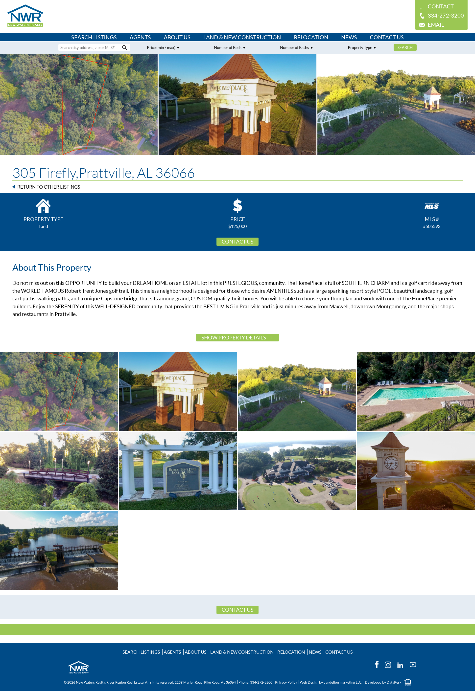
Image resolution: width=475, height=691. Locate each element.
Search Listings (94, 37)
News (349, 37)
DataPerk (394, 682)
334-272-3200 (446, 16)
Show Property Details (233, 337)
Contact (441, 6)
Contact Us (387, 37)
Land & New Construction (242, 37)
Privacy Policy (286, 682)
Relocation (311, 37)
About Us (177, 37)
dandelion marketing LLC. (343, 682)
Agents (140, 37)
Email (436, 25)
